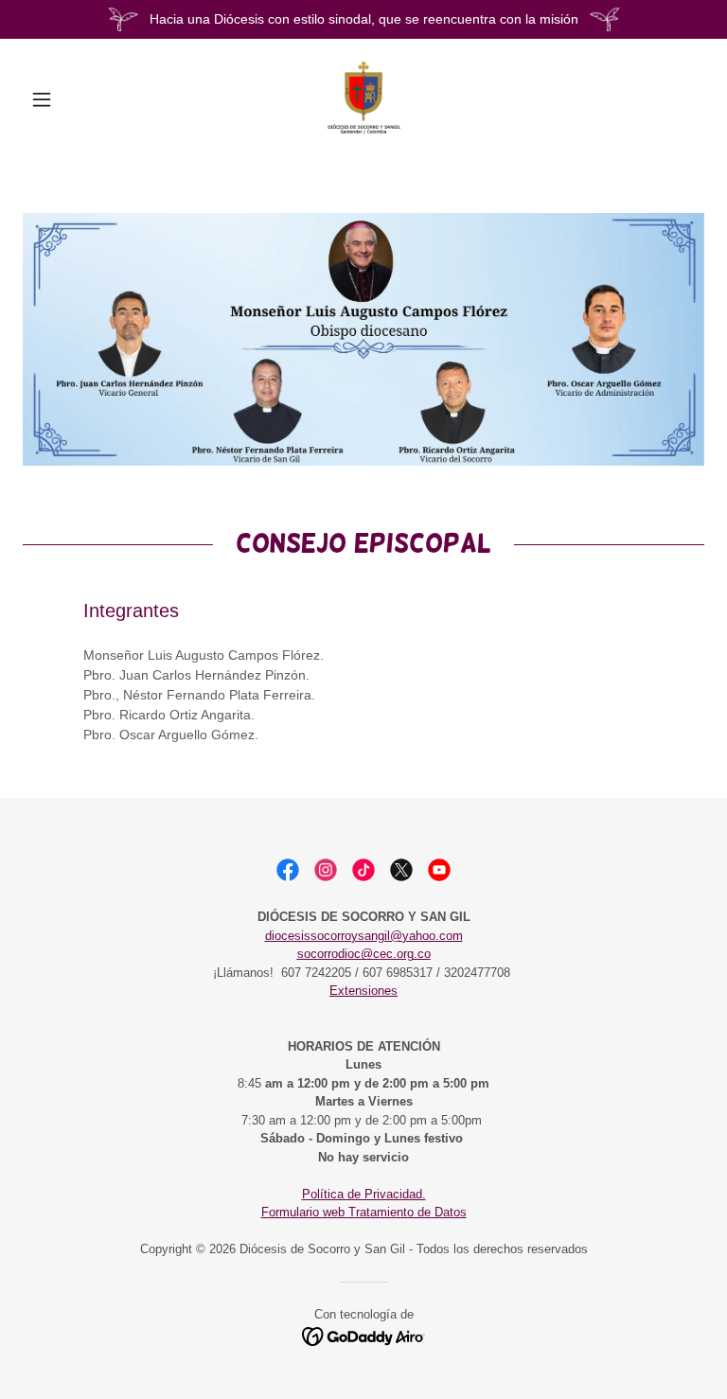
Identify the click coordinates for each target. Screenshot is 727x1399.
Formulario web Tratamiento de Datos (364, 1212)
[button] (74, 99)
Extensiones (363, 990)
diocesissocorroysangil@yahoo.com (364, 936)
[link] (363, 99)
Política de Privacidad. (364, 1194)
